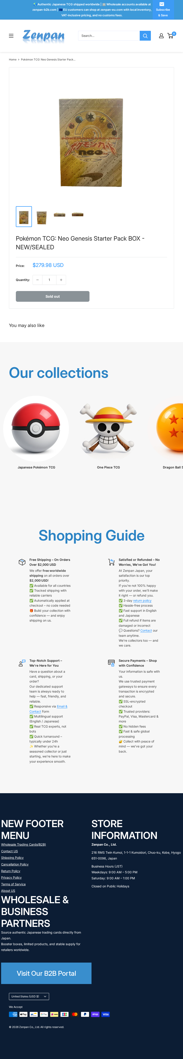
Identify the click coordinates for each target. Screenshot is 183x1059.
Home (13, 59)
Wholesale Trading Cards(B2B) (23, 844)
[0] (170, 35)
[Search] (145, 36)
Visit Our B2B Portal (46, 973)
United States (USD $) (25, 996)
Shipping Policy (12, 857)
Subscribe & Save (163, 12)
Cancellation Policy (15, 864)
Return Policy (10, 871)
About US (8, 891)
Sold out (53, 296)
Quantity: (23, 280)
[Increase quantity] (61, 280)
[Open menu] (11, 35)
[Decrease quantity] (37, 280)
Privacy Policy (11, 877)
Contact (146, 630)
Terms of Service (13, 884)
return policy (142, 600)
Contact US (9, 851)
